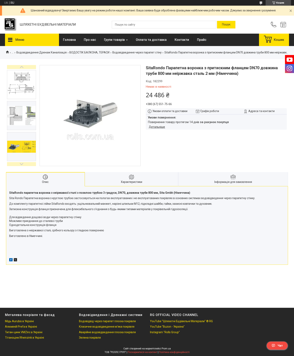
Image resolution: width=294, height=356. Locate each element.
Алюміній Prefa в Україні (21, 326)
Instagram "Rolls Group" (165, 332)
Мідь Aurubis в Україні (19, 321)
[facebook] (11, 260)
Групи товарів (114, 40)
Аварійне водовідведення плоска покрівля (107, 332)
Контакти (182, 40)
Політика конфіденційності (174, 352)
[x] (15, 260)
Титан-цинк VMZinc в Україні (23, 332)
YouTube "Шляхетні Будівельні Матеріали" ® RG (181, 321)
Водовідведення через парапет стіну (137, 52)
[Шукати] (226, 24)
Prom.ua (166, 348)
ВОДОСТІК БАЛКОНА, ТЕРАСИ (89, 52)
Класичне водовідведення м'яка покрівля (106, 326)
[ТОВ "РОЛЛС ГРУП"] (10, 25)
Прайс (201, 40)
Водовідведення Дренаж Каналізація (41, 52)
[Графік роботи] (283, 25)
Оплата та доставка (151, 40)
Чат (280, 345)
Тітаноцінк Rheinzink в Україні (24, 337)
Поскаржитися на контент (142, 352)
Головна (69, 40)
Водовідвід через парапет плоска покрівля (107, 321)
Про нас (90, 40)
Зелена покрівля (90, 337)
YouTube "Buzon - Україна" (167, 326)
